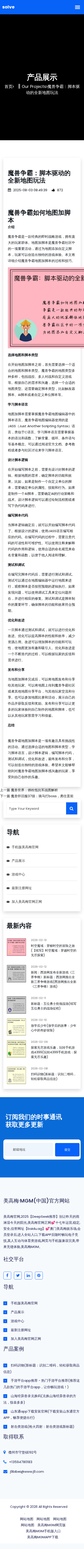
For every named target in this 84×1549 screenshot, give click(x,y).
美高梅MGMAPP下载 (42, 1537)
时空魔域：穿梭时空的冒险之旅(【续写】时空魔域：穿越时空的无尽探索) (53, 950)
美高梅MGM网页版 (51, 1525)
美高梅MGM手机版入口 (43, 1531)
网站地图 (26, 1519)
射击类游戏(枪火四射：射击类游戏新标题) (42, 1426)
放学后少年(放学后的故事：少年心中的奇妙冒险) (53, 1028)
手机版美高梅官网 (25, 847)
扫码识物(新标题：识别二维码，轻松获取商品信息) (53, 1076)
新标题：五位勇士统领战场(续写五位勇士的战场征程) (53, 1006)
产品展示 (18, 860)
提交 (67, 1149)
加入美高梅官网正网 (27, 901)
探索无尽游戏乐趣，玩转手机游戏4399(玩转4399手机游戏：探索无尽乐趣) (54, 1052)
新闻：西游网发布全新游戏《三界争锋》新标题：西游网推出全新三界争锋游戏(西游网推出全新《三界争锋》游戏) (53, 979)
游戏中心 (18, 874)
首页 (8, 86)
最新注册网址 (22, 888)
